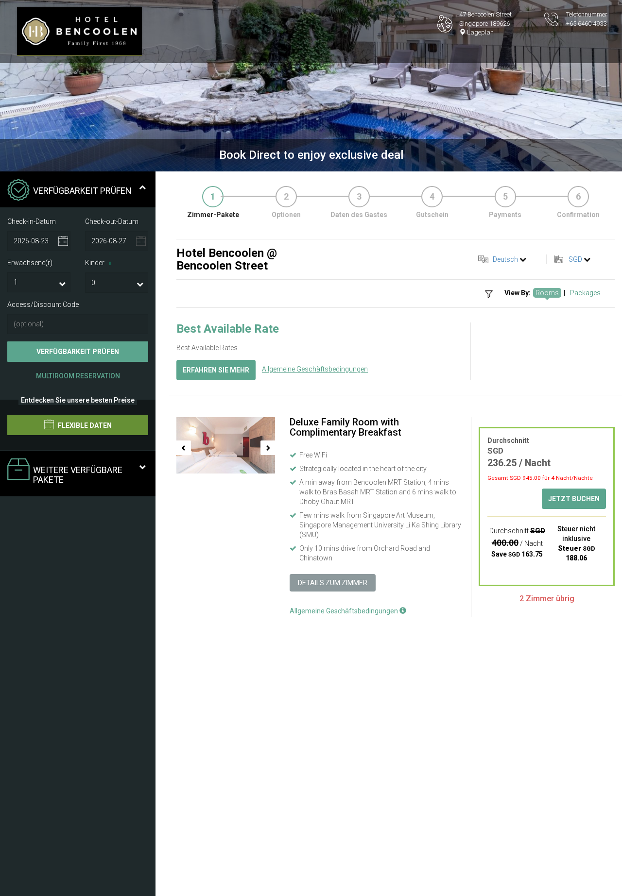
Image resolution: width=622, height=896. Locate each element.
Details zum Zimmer (332, 583)
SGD (575, 259)
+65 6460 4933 (586, 23)
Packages (585, 293)
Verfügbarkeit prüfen (77, 351)
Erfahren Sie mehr (216, 370)
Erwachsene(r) (29, 263)
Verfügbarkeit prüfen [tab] (82, 191)
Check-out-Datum (111, 221)
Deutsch (505, 259)
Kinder (98, 263)
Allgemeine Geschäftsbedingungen (315, 369)
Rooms (547, 293)
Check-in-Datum (31, 221)
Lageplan (480, 32)
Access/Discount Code (43, 304)
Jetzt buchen (574, 499)
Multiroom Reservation (78, 376)
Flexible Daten (84, 425)
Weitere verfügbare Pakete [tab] (77, 475)
